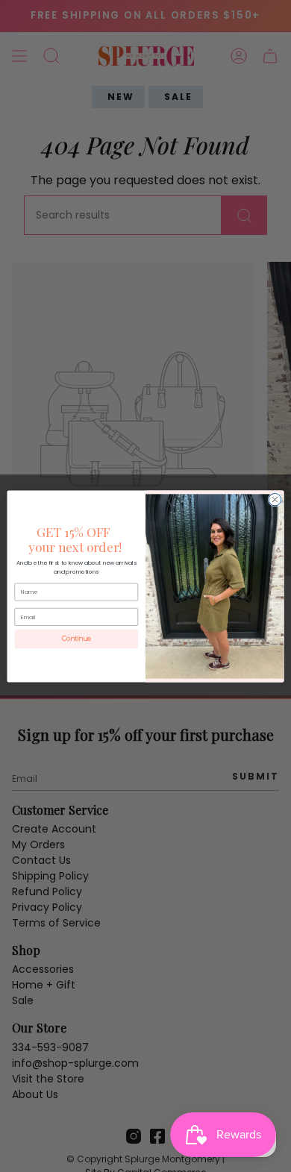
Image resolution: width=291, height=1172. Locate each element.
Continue (76, 638)
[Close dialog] (275, 499)
